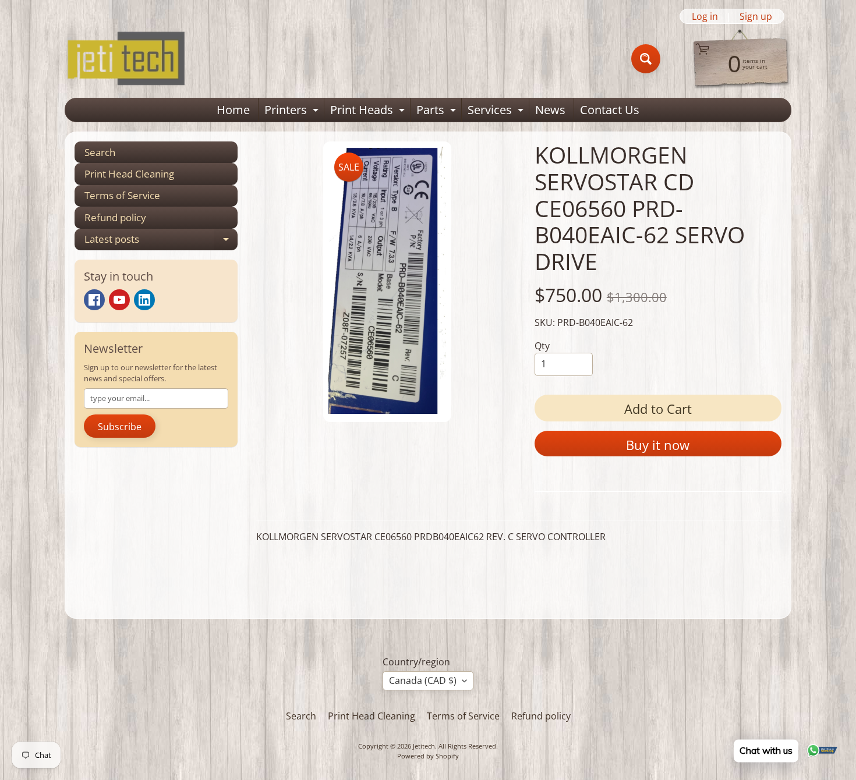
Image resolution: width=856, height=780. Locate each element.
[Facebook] (94, 299)
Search (99, 152)
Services (497, 112)
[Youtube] (119, 299)
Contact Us (609, 110)
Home (233, 110)
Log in (705, 16)
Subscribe (120, 426)
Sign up (756, 16)
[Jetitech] (126, 59)
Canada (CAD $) (423, 680)
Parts (437, 112)
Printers (292, 112)
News (550, 110)
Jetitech (424, 746)
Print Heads (369, 112)
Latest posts (161, 241)
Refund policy (115, 217)
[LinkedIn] (144, 299)
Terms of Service (122, 195)
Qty (542, 345)
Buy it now (657, 444)
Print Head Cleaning (129, 173)
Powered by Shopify (428, 755)
